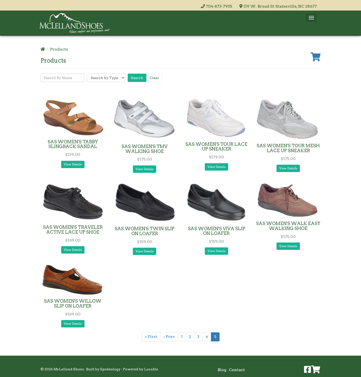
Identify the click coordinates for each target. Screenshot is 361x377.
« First (151, 336)
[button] (311, 17)
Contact (237, 369)
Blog (222, 369)
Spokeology (110, 369)
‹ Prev (169, 336)
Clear (154, 78)
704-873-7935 (219, 6)
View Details (73, 164)
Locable (151, 369)
